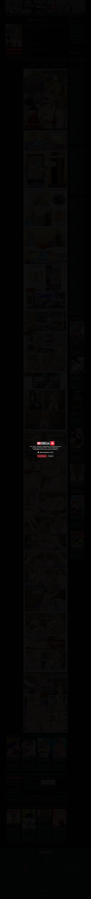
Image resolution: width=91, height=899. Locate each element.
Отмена (51, 456)
